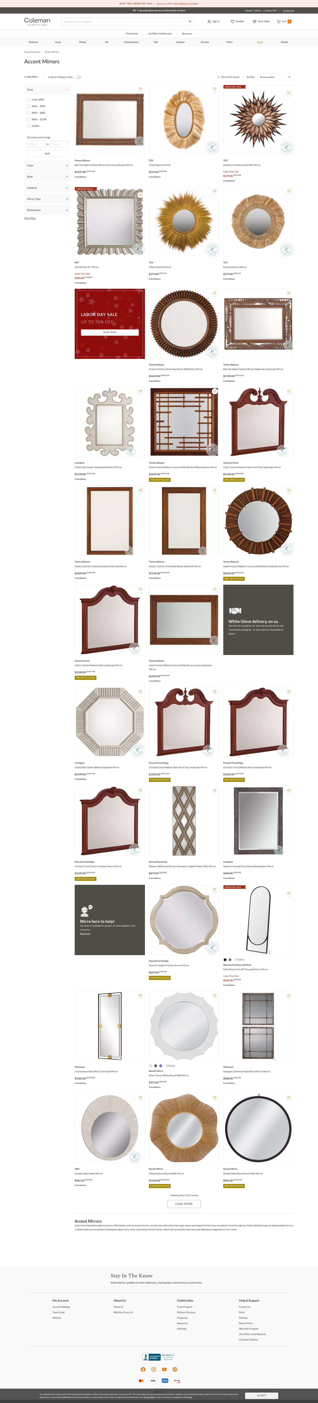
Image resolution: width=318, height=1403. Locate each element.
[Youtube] (164, 1371)
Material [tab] (32, 187)
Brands (284, 42)
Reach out (85, 933)
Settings (61, 1306)
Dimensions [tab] (34, 209)
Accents (205, 42)
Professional (132, 34)
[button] (213, 22)
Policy (246, 1323)
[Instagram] (153, 1371)
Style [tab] (30, 176)
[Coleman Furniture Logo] (37, 24)
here (190, 1397)
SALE (260, 42)
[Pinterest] (175, 1371)
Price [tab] (30, 89)
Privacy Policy (150, 1397)
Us (118, 1306)
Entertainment (131, 42)
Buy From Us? (123, 1312)
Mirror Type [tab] (34, 198)
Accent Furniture (32, 52)
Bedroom (33, 42)
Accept (261, 1396)
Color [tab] (30, 165)
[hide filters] (32, 77)
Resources (187, 34)
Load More (184, 1204)
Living (58, 42)
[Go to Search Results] (190, 21)
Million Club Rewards (160, 34)
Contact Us (288, 10)
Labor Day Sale (230, 171)
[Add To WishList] (140, 89)
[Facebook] (143, 1371)
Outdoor (180, 42)
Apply (47, 153)
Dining (82, 42)
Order (59, 1312)
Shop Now (109, 332)
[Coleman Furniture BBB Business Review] (159, 1359)
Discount (186, 1312)
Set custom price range (38, 137)
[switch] (77, 77)
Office (229, 42)
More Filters (30, 218)
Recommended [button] (267, 77)
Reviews (248, 1339)
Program (184, 1306)
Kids (156, 42)
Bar (107, 42)
